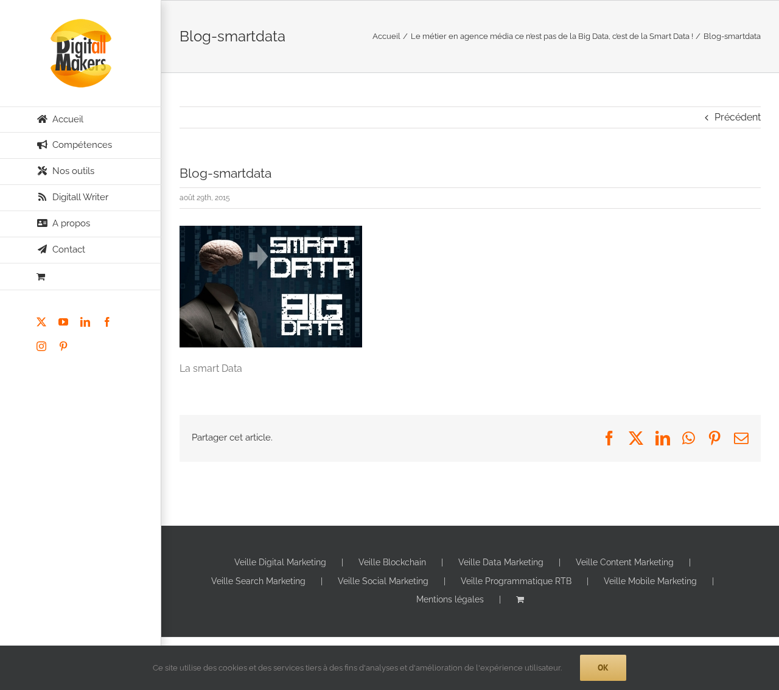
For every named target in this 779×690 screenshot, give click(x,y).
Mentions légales (450, 599)
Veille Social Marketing (383, 581)
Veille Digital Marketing (280, 562)
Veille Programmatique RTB (516, 581)
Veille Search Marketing (258, 581)
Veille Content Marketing (625, 562)
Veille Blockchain (392, 562)
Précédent (737, 117)
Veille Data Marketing (500, 562)
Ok (603, 667)
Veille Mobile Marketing (650, 581)
